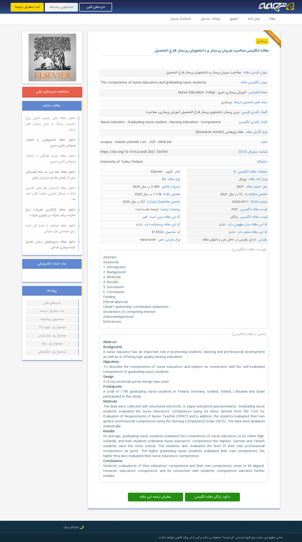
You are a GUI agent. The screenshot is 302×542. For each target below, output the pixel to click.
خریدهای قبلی (95, 7)
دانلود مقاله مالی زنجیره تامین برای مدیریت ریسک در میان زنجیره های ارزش (50, 124)
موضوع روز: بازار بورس (52, 335)
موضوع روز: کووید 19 (52, 327)
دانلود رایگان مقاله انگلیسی (212, 497)
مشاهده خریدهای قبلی (52, 92)
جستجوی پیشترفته (52, 319)
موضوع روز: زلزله (52, 343)
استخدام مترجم (181, 19)
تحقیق (234, 19)
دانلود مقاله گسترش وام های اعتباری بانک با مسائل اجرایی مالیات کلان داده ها (50, 193)
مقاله (272, 19)
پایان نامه (254, 19)
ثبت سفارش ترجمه (27, 7)
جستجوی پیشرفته (61, 7)
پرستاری (262, 41)
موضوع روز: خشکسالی (52, 351)
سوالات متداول (210, 19)
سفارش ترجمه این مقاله (155, 497)
